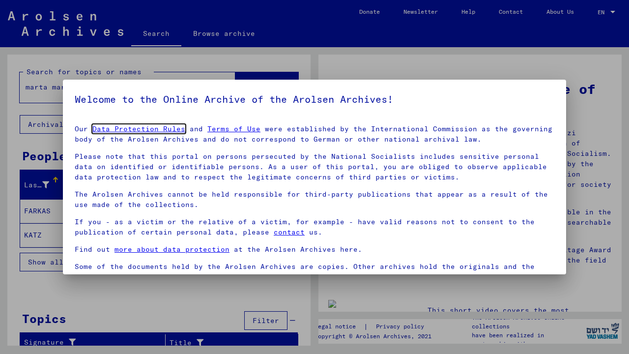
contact (289, 232)
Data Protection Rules (138, 128)
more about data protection (171, 249)
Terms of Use (233, 128)
